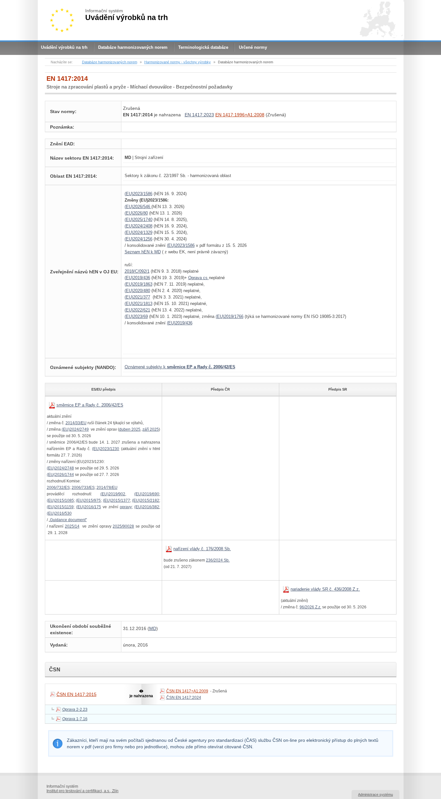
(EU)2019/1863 (138, 284)
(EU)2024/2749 (75, 429)
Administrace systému (375, 794)
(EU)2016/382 (146, 507)
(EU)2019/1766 (229, 316)
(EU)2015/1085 (60, 500)
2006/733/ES (83, 487)
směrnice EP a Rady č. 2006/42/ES (89, 405)
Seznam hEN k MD (143, 251)
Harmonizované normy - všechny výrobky (177, 62)
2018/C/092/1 (137, 271)
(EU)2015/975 (88, 500)
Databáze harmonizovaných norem (133, 47)
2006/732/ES (58, 487)
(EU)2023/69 (136, 316)
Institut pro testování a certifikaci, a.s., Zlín (82, 791)
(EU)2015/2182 (145, 500)
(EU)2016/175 (88, 507)
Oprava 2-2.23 (74, 709)
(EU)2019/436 (137, 277)
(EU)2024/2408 (138, 226)
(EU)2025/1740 (138, 219)
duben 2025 (129, 429)
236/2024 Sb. (218, 560)
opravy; (126, 507)
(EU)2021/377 (137, 297)
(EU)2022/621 (137, 310)
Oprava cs (198, 277)
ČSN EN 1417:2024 (183, 697)
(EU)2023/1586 (138, 193)
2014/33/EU (76, 423)
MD (152, 628)
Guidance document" (68, 520)
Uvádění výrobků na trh (64, 47)
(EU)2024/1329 (138, 232)
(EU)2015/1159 (60, 507)
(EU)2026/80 (136, 213)
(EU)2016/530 (59, 513)
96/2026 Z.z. (310, 607)
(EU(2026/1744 (60, 474)
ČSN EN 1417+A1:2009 (187, 691)
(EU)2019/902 (112, 494)
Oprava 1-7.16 (74, 719)
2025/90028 (123, 526)
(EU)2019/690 (146, 494)
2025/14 (72, 526)
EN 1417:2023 (199, 114)
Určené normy (253, 47)
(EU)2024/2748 (60, 468)
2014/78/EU (107, 487)
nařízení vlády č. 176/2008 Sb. (202, 548)
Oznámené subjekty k (180, 366)
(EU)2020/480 (137, 290)
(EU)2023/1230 (105, 449)
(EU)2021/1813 (138, 303)
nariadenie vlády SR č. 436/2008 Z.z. (325, 589)
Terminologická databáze (203, 47)
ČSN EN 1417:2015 (76, 694)
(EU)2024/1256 (138, 239)
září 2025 (150, 429)
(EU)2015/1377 (116, 500)
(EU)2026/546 (138, 206)
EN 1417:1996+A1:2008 (239, 114)
